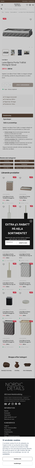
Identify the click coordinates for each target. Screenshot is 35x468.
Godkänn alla (17, 459)
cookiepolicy (6, 454)
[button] (30, 221)
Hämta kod (23, 243)
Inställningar (17, 463)
